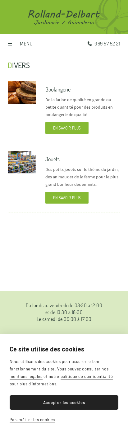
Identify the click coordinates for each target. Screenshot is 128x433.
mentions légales (26, 376)
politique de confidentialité (87, 376)
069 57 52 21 (107, 43)
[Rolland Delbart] (64, 14)
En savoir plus (67, 127)
